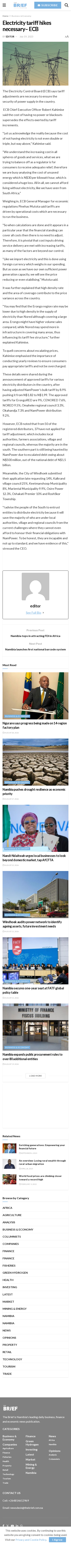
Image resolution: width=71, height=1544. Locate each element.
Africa (7, 1207)
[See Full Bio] (43, 612)
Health (8, 1279)
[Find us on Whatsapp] (21, 1526)
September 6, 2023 (29, 1153)
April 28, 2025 (27, 1169)
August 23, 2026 (11, 865)
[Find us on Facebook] (3, 1526)
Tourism (9, 1366)
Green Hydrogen (15, 1272)
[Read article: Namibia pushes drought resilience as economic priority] (35, 762)
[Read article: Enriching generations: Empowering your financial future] (9, 1148)
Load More (35, 1076)
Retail (7, 1352)
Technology (12, 1359)
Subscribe (49, 5)
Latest (8, 1294)
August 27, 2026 (11, 799)
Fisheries (9, 1265)
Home (5, 16)
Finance (8, 1251)
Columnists (12, 1236)
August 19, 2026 (11, 1064)
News (7, 1330)
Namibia (8, 1315)
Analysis (9, 1222)
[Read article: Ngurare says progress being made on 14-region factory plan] (35, 695)
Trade (7, 1373)
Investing (10, 1287)
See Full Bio (33, 612)
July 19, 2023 (26, 36)
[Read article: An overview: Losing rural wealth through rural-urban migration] (9, 1164)
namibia (8, 1323)
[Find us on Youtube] (12, 1526)
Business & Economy (21, 16)
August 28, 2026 (11, 733)
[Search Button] (66, 5)
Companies (11, 1243)
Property (10, 1344)
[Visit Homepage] (20, 5)
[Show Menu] (4, 5)
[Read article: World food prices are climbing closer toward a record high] (9, 1179)
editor (10, 36)
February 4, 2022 (29, 1184)
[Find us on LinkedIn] (17, 1526)
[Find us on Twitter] (7, 1526)
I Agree (57, 1539)
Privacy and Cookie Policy (31, 1539)
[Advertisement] (35, 1105)
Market (8, 1301)
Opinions (9, 1337)
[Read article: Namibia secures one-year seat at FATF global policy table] (35, 960)
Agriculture (12, 1215)
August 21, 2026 (11, 931)
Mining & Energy (15, 1308)
